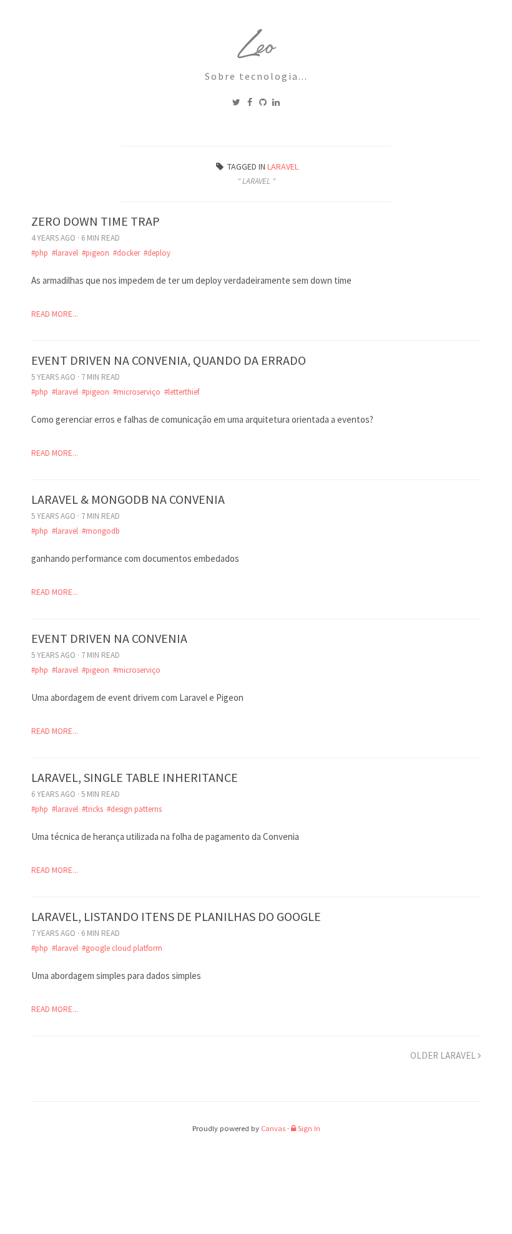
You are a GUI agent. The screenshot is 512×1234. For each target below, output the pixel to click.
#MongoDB (101, 531)
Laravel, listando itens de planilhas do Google (176, 916)
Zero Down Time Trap (95, 221)
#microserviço (136, 392)
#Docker (126, 253)
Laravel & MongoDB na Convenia (128, 499)
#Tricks (92, 809)
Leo (256, 48)
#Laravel (65, 253)
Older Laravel (444, 1055)
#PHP (39, 253)
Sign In (308, 1128)
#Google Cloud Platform (122, 948)
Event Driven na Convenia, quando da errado (168, 360)
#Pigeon (95, 253)
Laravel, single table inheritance (134, 777)
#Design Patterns (134, 809)
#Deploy (157, 253)
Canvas (273, 1128)
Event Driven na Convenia (109, 638)
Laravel (282, 166)
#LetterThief (181, 392)
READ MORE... (54, 314)
